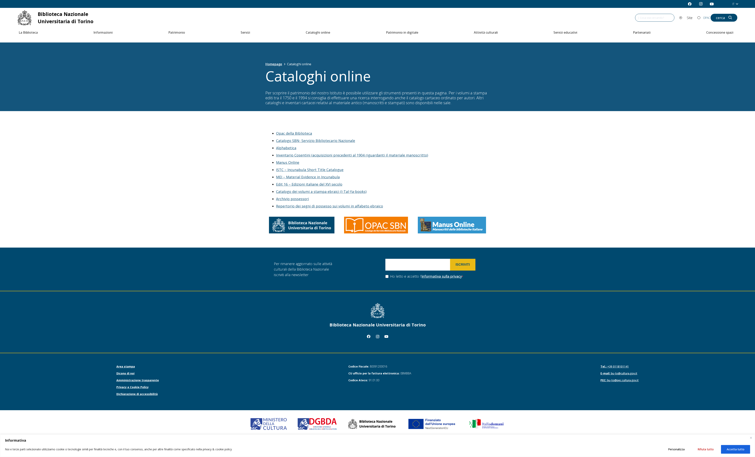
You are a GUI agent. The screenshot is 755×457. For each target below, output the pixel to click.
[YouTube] (711, 3)
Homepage (273, 64)
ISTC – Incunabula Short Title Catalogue (309, 169)
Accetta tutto (735, 449)
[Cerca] (728, 18)
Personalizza (676, 449)
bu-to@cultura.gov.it (618, 373)
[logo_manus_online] (452, 225)
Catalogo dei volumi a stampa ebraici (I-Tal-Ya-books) (321, 191)
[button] (735, 4)
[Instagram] (700, 3)
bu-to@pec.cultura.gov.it (619, 380)
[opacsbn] (376, 225)
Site (689, 17)
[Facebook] (689, 3)
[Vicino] (751, 437)
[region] (377, 445)
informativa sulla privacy (442, 276)
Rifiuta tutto (706, 449)
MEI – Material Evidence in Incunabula (308, 177)
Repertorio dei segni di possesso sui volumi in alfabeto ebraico (329, 206)
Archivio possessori (292, 198)
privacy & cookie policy (217, 449)
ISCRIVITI (463, 264)
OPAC (706, 18)
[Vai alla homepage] (60, 17)
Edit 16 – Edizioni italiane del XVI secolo (309, 184)
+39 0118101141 (614, 366)
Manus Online (287, 162)
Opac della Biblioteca (294, 133)
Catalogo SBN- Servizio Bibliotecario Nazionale (315, 140)
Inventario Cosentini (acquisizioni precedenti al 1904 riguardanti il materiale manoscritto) (352, 155)
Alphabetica (286, 148)
